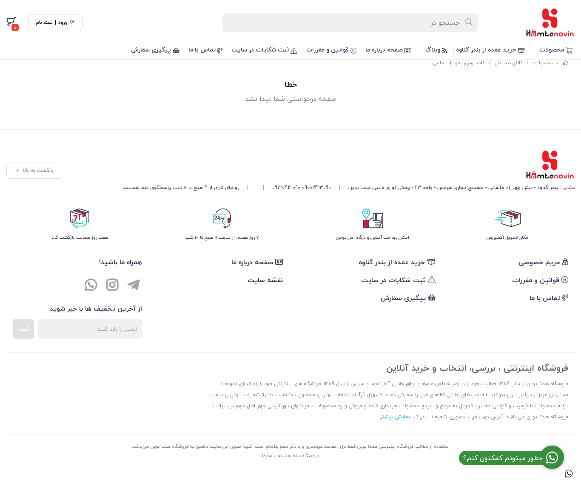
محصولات (552, 49)
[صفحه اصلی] (565, 63)
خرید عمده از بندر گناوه (487, 49)
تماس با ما (202, 49)
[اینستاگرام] (112, 286)
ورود (63, 22)
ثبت (23, 328)
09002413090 (316, 187)
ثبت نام (44, 22)
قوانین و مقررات (328, 49)
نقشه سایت (265, 280)
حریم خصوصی (540, 262)
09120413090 (286, 187)
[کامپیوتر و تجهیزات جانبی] (348, 165)
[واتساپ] (91, 286)
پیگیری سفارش (152, 49)
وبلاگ (433, 49)
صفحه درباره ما (384, 49)
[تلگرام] (133, 286)
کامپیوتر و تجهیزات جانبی (458, 63)
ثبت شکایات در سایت (260, 49)
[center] (469, 22)
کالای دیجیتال (509, 63)
